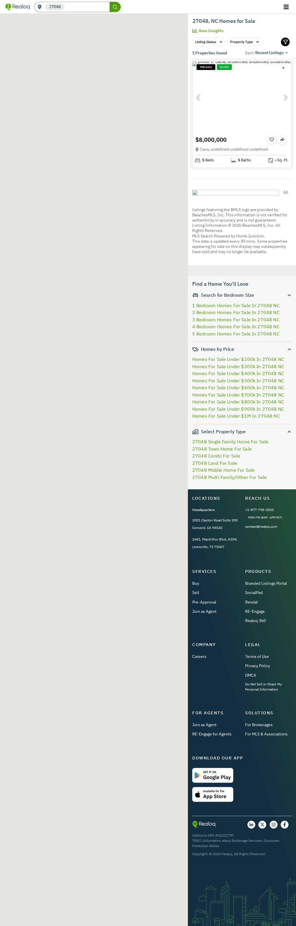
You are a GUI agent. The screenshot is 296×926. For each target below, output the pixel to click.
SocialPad (254, 592)
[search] (115, 7)
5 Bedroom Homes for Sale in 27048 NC (236, 334)
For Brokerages (259, 724)
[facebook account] (284, 825)
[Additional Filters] (285, 42)
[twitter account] (262, 825)
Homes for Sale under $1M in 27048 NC (236, 416)
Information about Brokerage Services (232, 840)
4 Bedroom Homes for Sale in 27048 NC (236, 326)
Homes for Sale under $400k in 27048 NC (238, 373)
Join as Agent (204, 611)
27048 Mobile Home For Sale (223, 470)
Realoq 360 (255, 620)
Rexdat (251, 602)
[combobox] (87, 7)
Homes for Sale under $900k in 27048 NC (238, 409)
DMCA (250, 675)
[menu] (287, 7)
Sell (195, 592)
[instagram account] (274, 825)
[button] (242, 97)
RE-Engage (255, 611)
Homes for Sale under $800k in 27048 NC (238, 402)
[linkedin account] (251, 825)
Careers (199, 656)
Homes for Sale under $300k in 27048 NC (238, 366)
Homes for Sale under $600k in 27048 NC (238, 387)
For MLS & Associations (266, 734)
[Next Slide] (285, 97)
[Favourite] (272, 140)
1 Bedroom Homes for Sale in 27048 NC (236, 305)
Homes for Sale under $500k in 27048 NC (238, 380)
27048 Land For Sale (214, 463)
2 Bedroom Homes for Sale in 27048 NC (236, 312)
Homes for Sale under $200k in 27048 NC (238, 359)
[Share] (282, 140)
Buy (195, 583)
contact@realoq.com (261, 526)
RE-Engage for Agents (212, 734)
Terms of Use (257, 656)
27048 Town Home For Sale (222, 449)
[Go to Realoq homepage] (17, 7)
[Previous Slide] (198, 97)
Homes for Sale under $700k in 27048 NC (238, 395)
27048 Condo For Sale (216, 456)
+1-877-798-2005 (259, 510)
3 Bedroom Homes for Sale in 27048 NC (236, 319)
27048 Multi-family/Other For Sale (229, 477)
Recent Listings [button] (269, 52)
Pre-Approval (204, 602)
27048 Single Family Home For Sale (230, 441)
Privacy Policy (257, 665)
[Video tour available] (283, 68)
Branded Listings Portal (266, 583)
